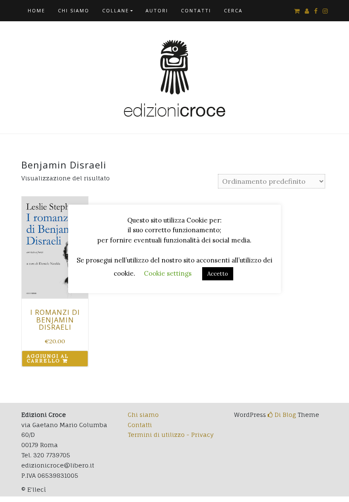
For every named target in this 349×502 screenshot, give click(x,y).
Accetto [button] (217, 273)
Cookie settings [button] (168, 273)
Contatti (196, 10)
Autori (157, 10)
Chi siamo (73, 10)
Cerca (233, 10)
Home (36, 10)
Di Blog (284, 414)
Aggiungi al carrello (48, 358)
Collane (115, 10)
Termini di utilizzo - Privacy (171, 434)
